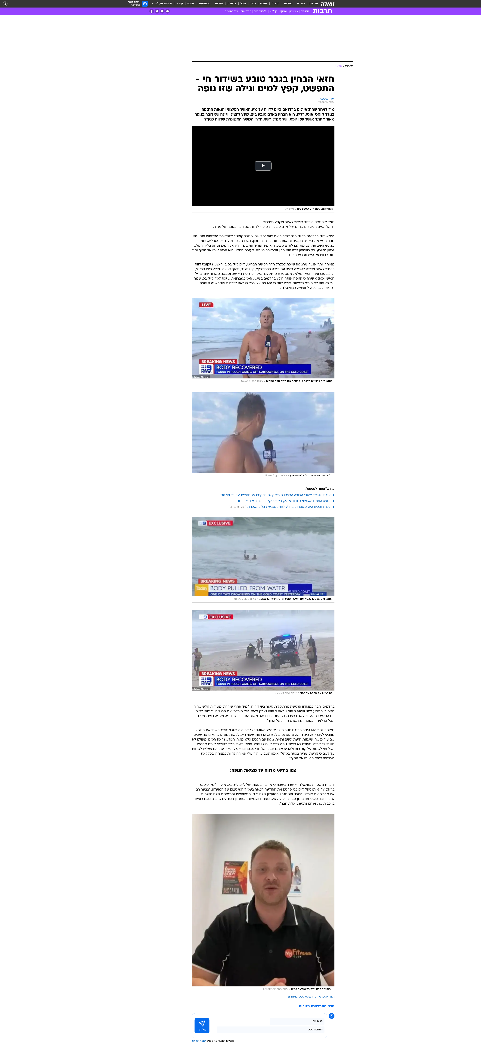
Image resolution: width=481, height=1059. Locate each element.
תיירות (219, 3)
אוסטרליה (323, 997)
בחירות (288, 3)
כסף (253, 3)
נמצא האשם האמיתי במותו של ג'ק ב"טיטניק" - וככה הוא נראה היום (283, 501)
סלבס (263, 3)
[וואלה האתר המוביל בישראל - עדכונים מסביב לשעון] (327, 4)
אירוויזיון (293, 11)
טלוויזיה (305, 11)
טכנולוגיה (204, 3)
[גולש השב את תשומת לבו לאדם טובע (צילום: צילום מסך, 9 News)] (263, 435)
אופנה (191, 3)
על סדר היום (260, 11)
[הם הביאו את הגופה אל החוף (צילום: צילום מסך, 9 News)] (263, 653)
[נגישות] (5, 4)
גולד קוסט (310, 997)
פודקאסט (245, 11)
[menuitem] (311, 4)
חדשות (313, 3)
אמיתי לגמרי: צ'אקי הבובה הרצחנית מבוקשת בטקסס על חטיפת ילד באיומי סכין (275, 495)
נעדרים (292, 997)
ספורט (301, 3)
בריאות (231, 3)
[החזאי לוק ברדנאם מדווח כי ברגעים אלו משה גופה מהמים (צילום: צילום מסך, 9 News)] (263, 341)
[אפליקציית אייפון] (162, 11)
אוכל (243, 3)
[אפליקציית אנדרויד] (167, 11)
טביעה (300, 997)
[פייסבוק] (151, 11)
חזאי (332, 997)
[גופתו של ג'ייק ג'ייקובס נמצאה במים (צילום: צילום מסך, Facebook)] (263, 903)
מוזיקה (283, 11)
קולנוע (273, 11)
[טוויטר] (157, 11)
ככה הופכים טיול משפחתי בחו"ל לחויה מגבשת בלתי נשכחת (288, 507)
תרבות (275, 3)
